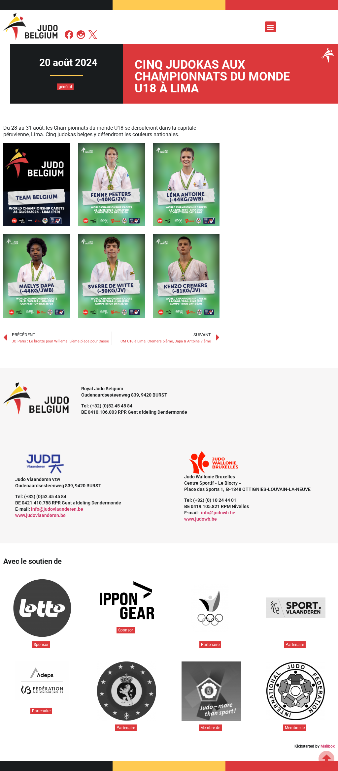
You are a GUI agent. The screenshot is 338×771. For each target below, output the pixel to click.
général (65, 86)
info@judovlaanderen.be (57, 509)
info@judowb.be (218, 512)
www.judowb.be (200, 519)
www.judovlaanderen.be (40, 515)
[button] (270, 26)
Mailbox (328, 746)
